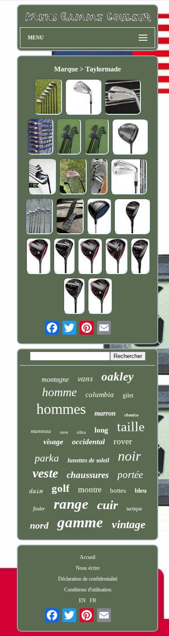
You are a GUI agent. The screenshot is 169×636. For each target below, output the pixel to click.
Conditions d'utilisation (87, 590)
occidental (88, 441)
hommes (61, 409)
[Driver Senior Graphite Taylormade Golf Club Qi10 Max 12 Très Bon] (99, 217)
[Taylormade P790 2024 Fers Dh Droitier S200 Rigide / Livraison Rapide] (39, 217)
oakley (117, 376)
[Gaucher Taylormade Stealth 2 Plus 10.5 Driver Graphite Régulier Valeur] (116, 257)
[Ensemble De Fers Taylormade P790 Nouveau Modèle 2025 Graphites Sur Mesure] (129, 177)
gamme (80, 522)
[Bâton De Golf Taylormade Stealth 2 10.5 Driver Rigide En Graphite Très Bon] (100, 296)
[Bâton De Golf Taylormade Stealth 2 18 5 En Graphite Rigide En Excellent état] (73, 296)
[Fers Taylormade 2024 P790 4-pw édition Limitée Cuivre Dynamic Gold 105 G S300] (40, 137)
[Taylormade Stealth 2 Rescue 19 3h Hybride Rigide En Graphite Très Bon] (140, 257)
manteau (41, 431)
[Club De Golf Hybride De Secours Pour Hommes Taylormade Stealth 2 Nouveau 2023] (132, 217)
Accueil (87, 557)
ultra (81, 432)
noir (129, 456)
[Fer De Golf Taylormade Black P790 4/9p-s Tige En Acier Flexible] (69, 217)
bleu (140, 490)
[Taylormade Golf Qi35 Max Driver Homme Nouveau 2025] (130, 137)
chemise (131, 415)
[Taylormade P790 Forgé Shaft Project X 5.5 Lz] (98, 177)
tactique (134, 509)
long (101, 430)
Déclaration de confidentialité (87, 579)
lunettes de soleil (88, 460)
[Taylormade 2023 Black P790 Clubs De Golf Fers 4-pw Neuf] (96, 137)
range (71, 504)
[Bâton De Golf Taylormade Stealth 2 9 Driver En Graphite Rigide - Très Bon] (90, 257)
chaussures (88, 475)
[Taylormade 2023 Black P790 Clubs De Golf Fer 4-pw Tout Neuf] (68, 137)
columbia (99, 395)
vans (85, 378)
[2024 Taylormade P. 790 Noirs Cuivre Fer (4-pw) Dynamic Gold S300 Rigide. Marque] (73, 177)
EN (82, 600)
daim (36, 491)
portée (130, 474)
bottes (118, 490)
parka (47, 458)
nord (39, 525)
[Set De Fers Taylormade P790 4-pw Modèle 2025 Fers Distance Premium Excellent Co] (123, 97)
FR (93, 600)
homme (59, 392)
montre (89, 489)
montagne (55, 379)
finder (39, 509)
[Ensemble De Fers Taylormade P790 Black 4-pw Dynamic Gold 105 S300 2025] (42, 177)
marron (105, 413)
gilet (128, 395)
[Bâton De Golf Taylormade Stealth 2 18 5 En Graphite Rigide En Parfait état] (63, 257)
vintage (129, 524)
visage (53, 441)
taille (131, 426)
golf (60, 488)
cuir (107, 505)
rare (64, 432)
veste (45, 473)
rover (123, 441)
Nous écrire (88, 568)
